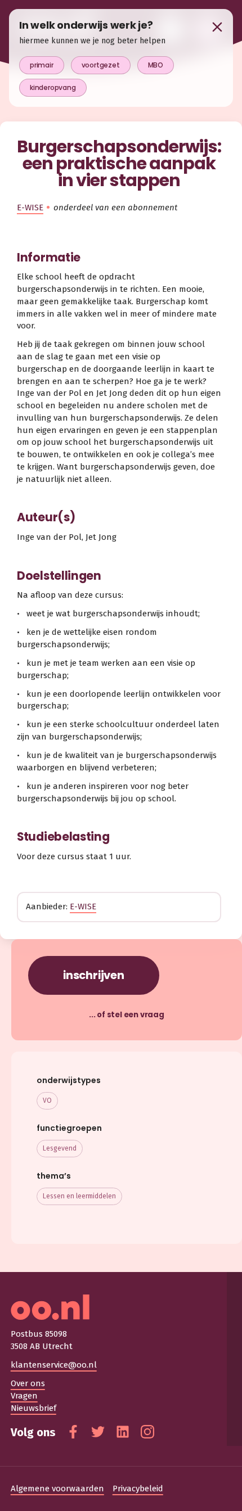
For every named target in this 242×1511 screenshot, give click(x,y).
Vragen (24, 1396)
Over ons (28, 1383)
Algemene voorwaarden (57, 1488)
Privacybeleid (138, 1488)
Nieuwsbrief (33, 1408)
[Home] (121, 1307)
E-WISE (30, 207)
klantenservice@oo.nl (54, 1365)
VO (47, 1100)
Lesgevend (60, 1148)
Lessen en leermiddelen (79, 1196)
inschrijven (93, 975)
